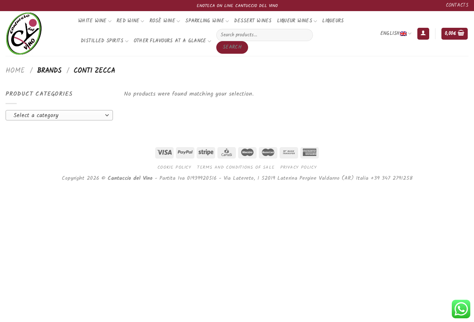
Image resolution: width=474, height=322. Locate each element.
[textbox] (57, 115)
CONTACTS (457, 5)
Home (15, 70)
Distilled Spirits (102, 41)
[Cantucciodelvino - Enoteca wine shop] (36, 33)
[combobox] (59, 115)
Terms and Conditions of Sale (235, 167)
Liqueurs (333, 21)
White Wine (92, 21)
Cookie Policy (174, 167)
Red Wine (128, 21)
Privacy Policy (298, 167)
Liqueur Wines (294, 21)
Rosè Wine (162, 21)
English (390, 33)
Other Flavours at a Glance (170, 41)
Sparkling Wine (204, 21)
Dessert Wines (252, 21)
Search (232, 47)
